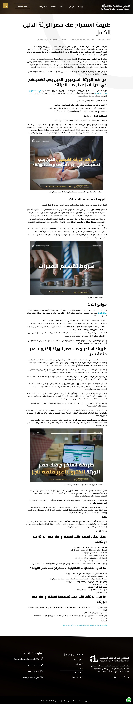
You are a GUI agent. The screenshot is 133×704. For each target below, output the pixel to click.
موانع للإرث (102, 313)
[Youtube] (115, 677)
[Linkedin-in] (128, 677)
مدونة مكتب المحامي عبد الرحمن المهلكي (51, 40)
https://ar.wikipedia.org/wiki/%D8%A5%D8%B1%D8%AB (85, 625)
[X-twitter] (119, 677)
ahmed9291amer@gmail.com (83, 39)
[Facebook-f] (124, 677)
